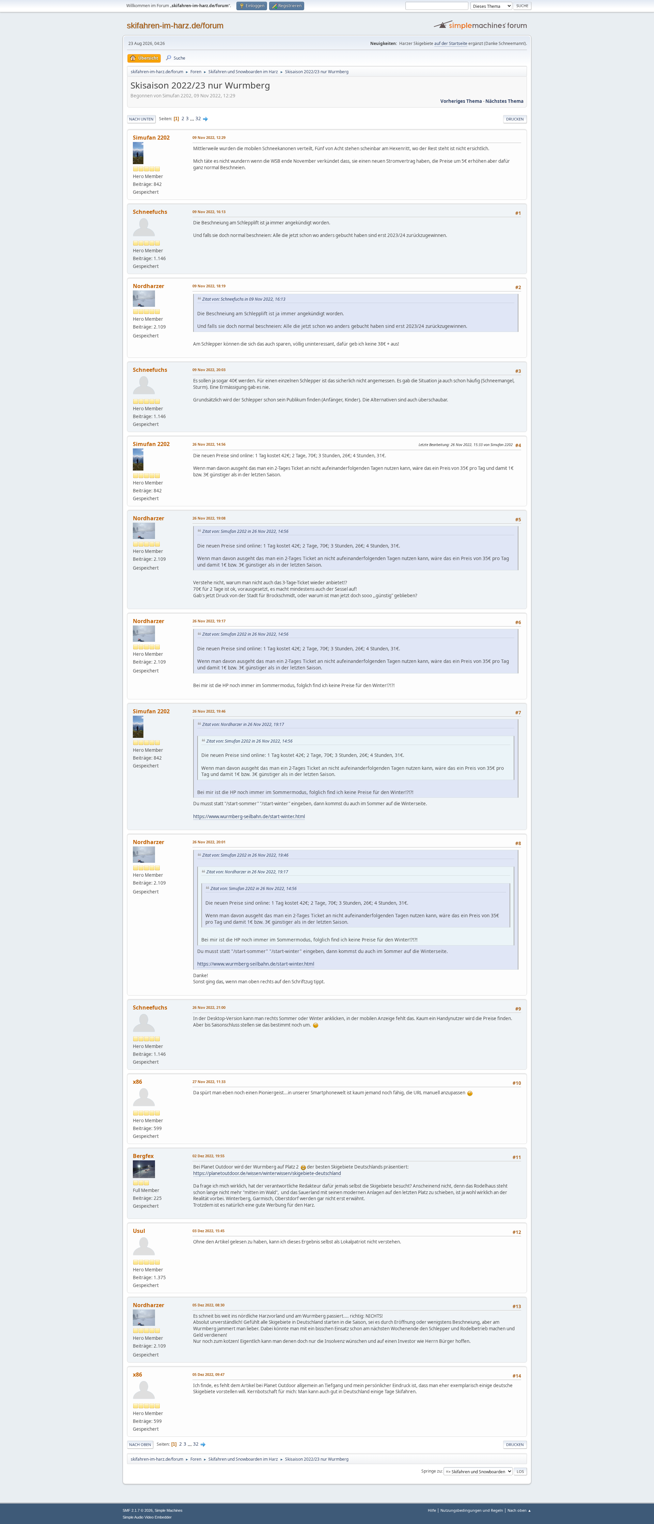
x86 (137, 1081)
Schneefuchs (150, 212)
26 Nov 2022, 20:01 (208, 841)
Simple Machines (169, 1510)
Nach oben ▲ (519, 1510)
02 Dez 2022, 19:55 (208, 1155)
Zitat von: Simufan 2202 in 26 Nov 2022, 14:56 (245, 531)
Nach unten (141, 119)
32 (198, 118)
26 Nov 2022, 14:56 (208, 444)
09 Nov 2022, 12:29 (208, 137)
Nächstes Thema (504, 101)
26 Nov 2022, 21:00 (208, 1007)
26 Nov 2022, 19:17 (208, 620)
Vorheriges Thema (461, 101)
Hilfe (432, 1510)
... (192, 118)
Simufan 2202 (151, 137)
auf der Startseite (450, 43)
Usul (139, 1231)
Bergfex (143, 1156)
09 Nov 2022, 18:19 (208, 285)
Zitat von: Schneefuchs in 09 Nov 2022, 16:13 (243, 299)
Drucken (515, 119)
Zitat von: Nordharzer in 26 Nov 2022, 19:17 (243, 724)
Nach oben (140, 1444)
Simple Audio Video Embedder (147, 1517)
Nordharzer (148, 286)
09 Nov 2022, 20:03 (208, 369)
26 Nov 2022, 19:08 (208, 518)
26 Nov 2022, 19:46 (208, 711)
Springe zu (431, 1471)
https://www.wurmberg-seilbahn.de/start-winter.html (249, 816)
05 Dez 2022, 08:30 (208, 1304)
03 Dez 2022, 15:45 (208, 1230)
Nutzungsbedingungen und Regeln (471, 1510)
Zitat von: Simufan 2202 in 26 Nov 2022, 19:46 (245, 855)
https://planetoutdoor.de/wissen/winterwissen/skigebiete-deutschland (267, 1173)
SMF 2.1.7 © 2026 (138, 1510)
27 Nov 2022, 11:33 (208, 1081)
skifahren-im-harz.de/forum (175, 25)
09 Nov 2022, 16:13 (208, 211)
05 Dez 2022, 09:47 (208, 1374)
